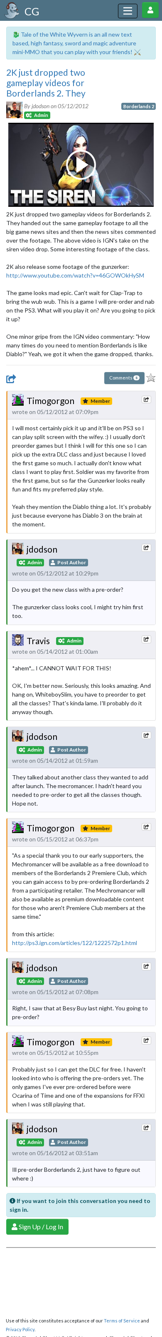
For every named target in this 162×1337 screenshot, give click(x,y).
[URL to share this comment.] (146, 399)
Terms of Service (122, 1320)
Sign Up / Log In (40, 1226)
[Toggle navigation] (127, 11)
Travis (38, 640)
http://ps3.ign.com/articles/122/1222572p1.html (74, 942)
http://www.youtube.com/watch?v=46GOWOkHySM (75, 275)
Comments (123, 377)
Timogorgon (50, 400)
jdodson (42, 549)
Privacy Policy (20, 1329)
